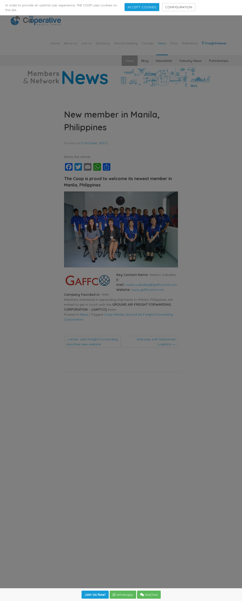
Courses (148, 43)
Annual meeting (126, 43)
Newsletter (164, 61)
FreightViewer (215, 43)
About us (70, 43)
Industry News (191, 61)
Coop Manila (114, 314)
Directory (103, 43)
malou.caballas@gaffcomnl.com (151, 285)
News (162, 43)
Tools (174, 43)
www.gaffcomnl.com (148, 290)
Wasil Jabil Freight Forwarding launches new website (92, 341)
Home (55, 43)
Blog (144, 61)
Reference (190, 43)
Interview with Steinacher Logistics (156, 341)
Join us (86, 43)
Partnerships (219, 61)
